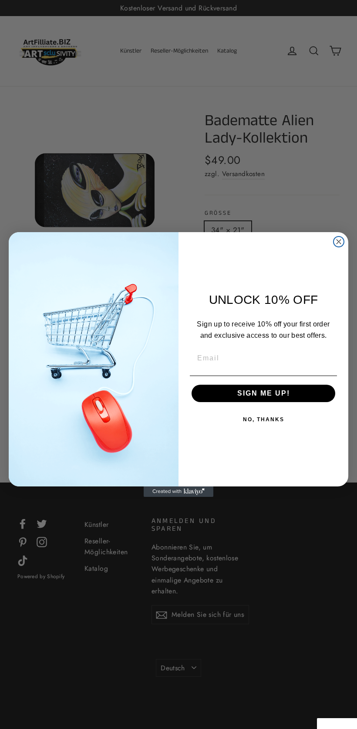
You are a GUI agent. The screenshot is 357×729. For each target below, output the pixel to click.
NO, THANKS (263, 419)
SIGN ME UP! (263, 393)
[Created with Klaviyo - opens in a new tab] (178, 491)
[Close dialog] (338, 241)
